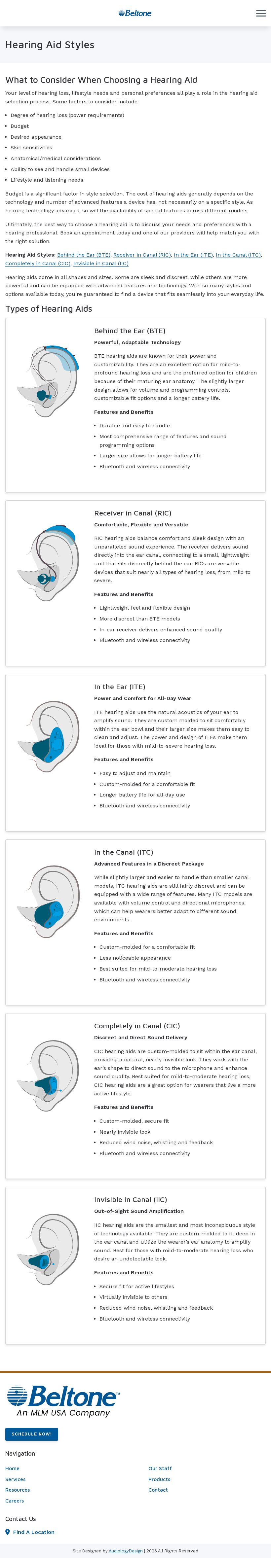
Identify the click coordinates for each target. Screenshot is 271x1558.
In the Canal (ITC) (238, 255)
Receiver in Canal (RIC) (142, 255)
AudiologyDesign (126, 1550)
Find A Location (34, 1532)
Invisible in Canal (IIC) (101, 263)
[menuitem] (64, 1468)
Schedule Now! (32, 1434)
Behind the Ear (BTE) (83, 255)
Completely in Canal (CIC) (37, 263)
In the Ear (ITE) (193, 255)
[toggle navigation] (261, 13)
